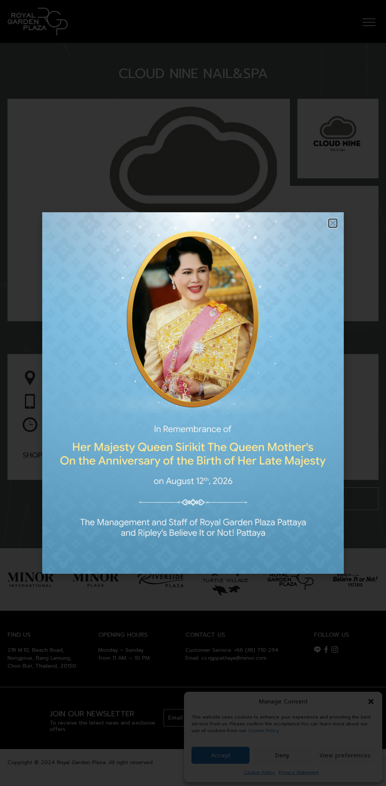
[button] (333, 223)
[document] (193, 393)
